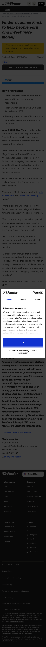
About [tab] (37, 299)
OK (23, 342)
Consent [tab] (8, 299)
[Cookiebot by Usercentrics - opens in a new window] (32, 292)
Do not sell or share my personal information (23, 352)
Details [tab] (23, 299)
